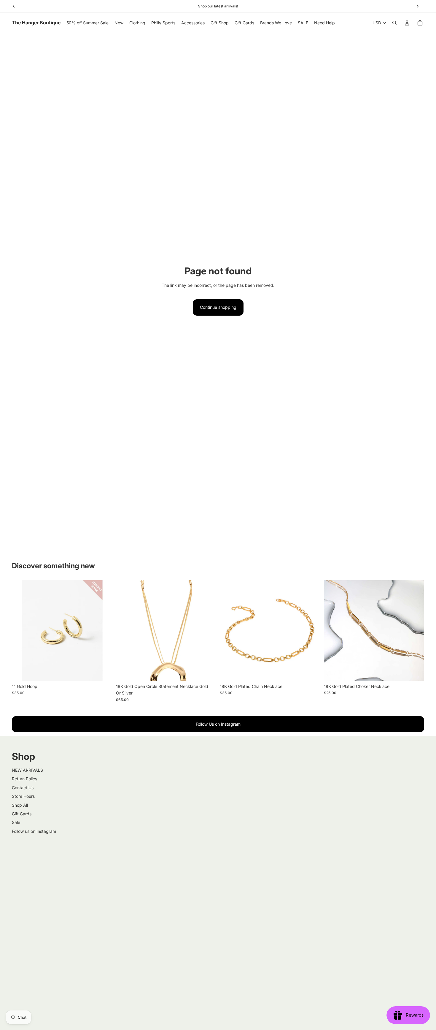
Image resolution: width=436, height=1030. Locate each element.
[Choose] (207, 671)
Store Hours (23, 796)
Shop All (20, 805)
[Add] (103, 671)
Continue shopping (218, 307)
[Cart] (420, 22)
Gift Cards (21, 813)
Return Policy (24, 778)
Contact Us (23, 787)
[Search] (394, 22)
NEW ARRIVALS (27, 770)
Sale (16, 822)
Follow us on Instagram (34, 831)
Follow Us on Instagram (218, 724)
